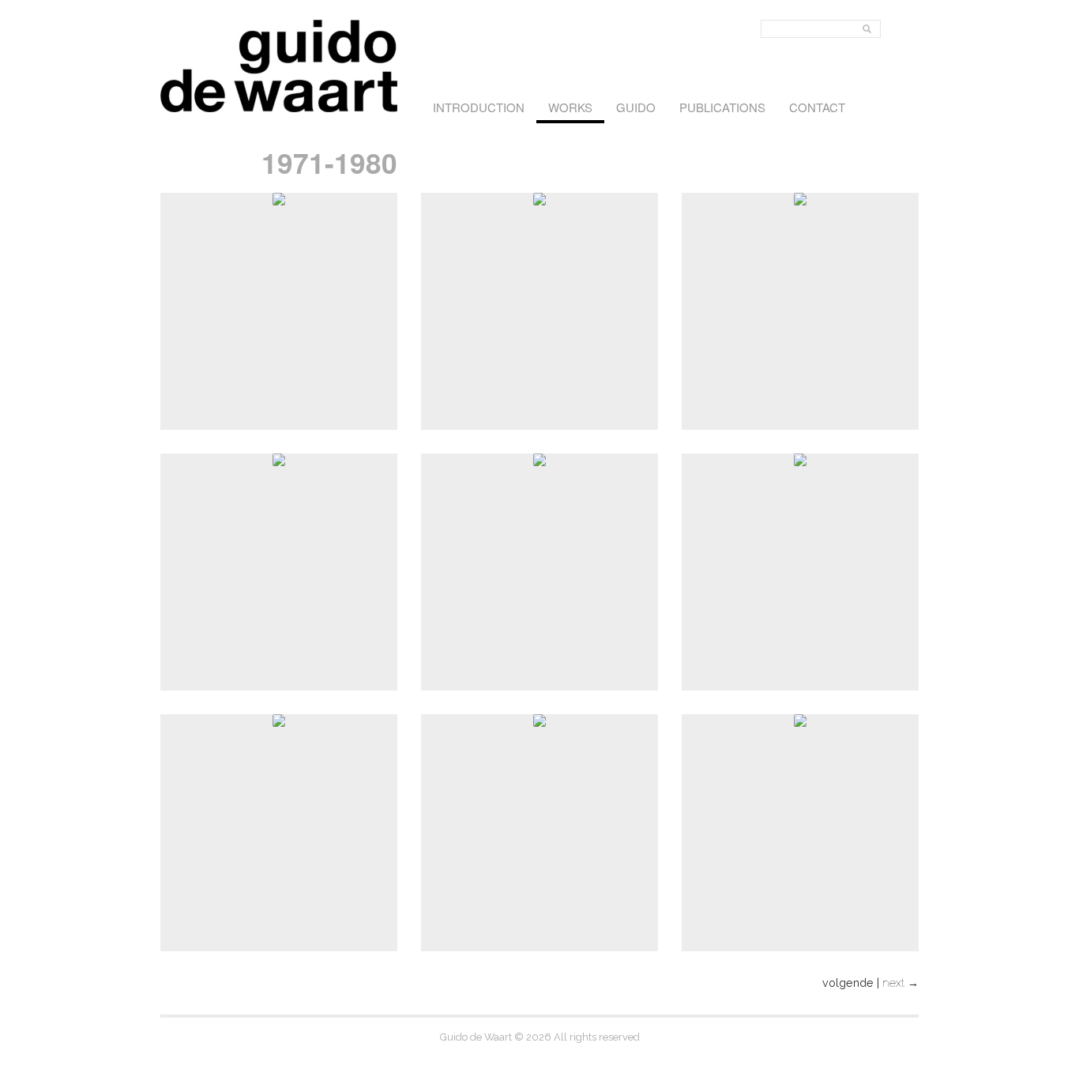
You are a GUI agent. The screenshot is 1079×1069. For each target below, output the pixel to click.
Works (570, 107)
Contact (817, 107)
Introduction (478, 107)
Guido (636, 107)
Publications (722, 107)
